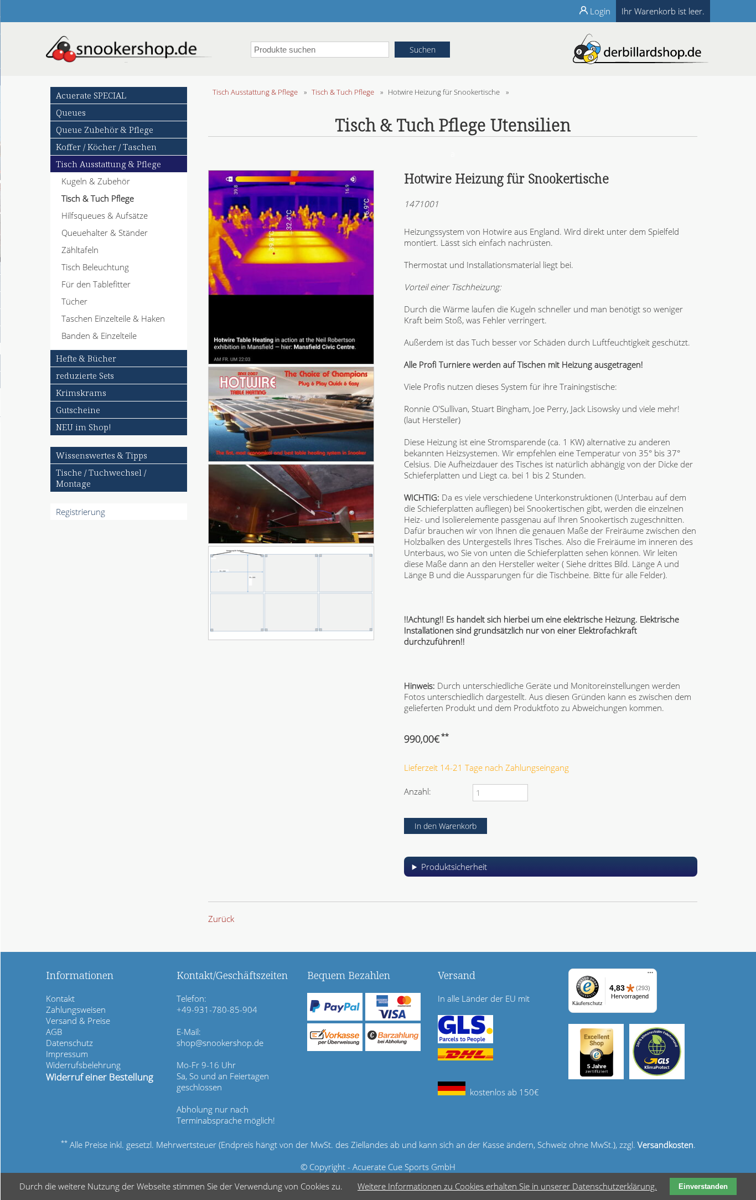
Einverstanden (703, 1186)
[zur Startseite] (129, 59)
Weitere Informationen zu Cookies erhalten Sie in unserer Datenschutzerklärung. (507, 1186)
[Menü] (650, 975)
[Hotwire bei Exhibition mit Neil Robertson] (291, 361)
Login (600, 11)
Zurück (221, 918)
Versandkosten (665, 1144)
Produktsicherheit (454, 866)
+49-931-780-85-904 (217, 1009)
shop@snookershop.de (220, 1042)
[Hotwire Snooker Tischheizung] (291, 458)
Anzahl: (417, 791)
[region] (550, 871)
